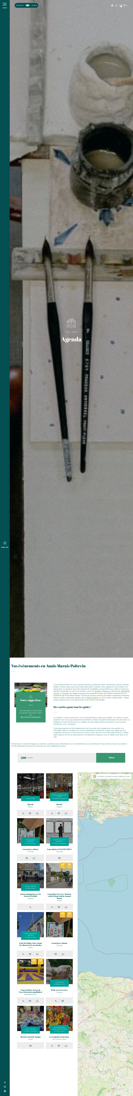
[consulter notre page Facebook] (4, 1082)
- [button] (80, 778)
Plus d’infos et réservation (31, 717)
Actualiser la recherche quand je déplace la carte (114, 776)
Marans (106, 691)
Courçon (65, 693)
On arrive (34, 5)
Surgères (97, 691)
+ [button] (80, 775)
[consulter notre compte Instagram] (5, 1086)
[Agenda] (112, 5)
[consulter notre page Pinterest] (5, 1091)
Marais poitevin (93, 698)
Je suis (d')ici (20, 5)
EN (124, 10)
